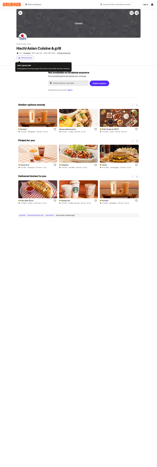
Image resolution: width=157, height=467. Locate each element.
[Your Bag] (152, 4)
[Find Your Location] (50, 83)
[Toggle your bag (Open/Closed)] (152, 4)
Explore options (99, 83)
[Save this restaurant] (132, 13)
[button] (33, 4)
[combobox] (118, 4)
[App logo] (12, 4)
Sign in (70, 90)
